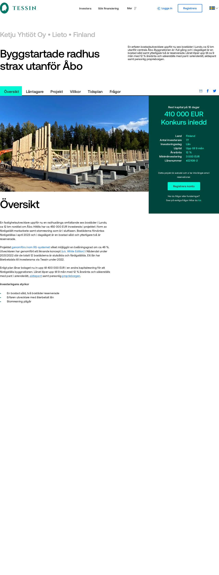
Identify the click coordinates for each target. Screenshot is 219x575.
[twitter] (212, 90)
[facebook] (206, 90)
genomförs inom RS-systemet (31, 247)
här (199, 200)
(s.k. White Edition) (73, 251)
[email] (199, 90)
